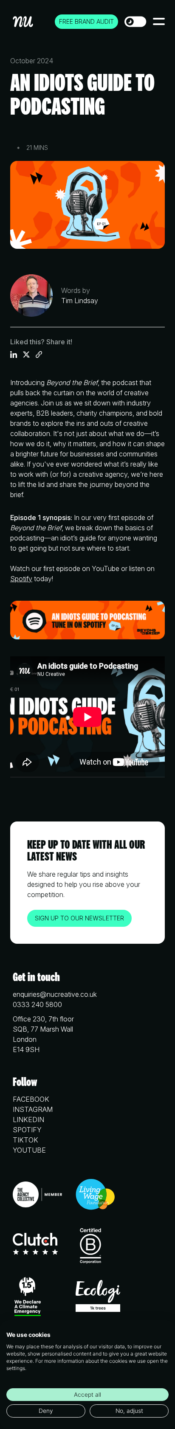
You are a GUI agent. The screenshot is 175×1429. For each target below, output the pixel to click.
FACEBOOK (31, 1099)
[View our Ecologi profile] (98, 1297)
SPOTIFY (27, 1129)
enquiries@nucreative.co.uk (55, 994)
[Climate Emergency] (27, 1297)
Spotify (21, 578)
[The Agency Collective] (37, 1195)
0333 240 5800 (37, 1004)
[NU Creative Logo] (23, 21)
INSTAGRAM (33, 1109)
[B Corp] (90, 1246)
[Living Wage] (96, 1195)
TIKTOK (25, 1140)
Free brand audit (86, 21)
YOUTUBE (29, 1150)
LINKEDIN (28, 1119)
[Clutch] (35, 1245)
